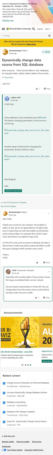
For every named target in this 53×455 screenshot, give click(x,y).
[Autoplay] (22, 365)
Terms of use (36, 441)
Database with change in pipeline (21, 411)
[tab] (25, 365)
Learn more (31, 44)
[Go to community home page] (19, 29)
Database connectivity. (16, 402)
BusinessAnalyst (15, 50)
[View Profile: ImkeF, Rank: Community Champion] (8, 271)
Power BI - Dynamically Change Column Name (26, 421)
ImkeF (43, 117)
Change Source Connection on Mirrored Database (28, 382)
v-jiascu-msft (15, 97)
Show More (9, 77)
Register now (8, 20)
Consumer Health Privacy (34, 450)
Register (40, 29)
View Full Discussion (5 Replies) (14, 202)
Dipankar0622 (22, 405)
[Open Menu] (49, 35)
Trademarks (6, 446)
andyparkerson (24, 386)
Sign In (47, 29)
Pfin (18, 424)
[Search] (33, 28)
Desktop (7, 36)
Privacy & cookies (23, 441)
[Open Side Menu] (3, 29)
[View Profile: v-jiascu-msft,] (6, 98)
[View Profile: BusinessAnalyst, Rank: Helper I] (5, 52)
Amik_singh (23, 415)
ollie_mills (20, 395)
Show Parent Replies (8, 206)
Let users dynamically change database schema (27, 392)
